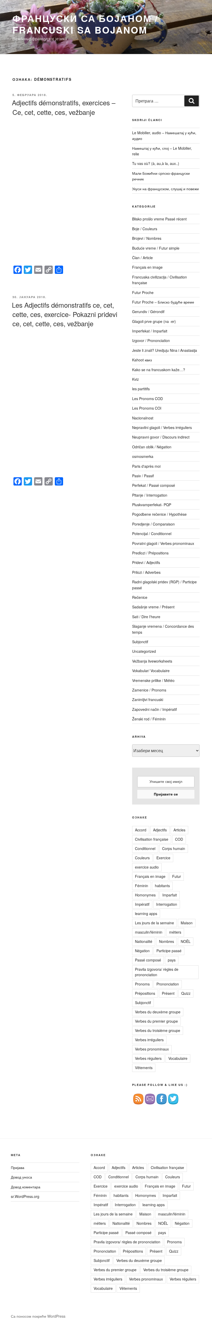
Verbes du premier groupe (156, 1021)
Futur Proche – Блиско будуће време (163, 302)
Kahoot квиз (142, 359)
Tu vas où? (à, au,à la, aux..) (155, 163)
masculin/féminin (148, 932)
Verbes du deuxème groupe (157, 1011)
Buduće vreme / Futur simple (155, 248)
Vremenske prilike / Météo (153, 680)
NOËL (186, 941)
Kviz (135, 379)
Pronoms (142, 984)
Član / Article (142, 257)
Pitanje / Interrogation (149, 495)
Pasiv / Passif (143, 475)
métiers (175, 932)
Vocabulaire (177, 1058)
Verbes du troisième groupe (157, 1030)
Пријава (17, 1167)
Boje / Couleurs (144, 228)
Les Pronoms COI (146, 408)
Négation (142, 950)
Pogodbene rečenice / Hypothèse (159, 514)
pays (172, 960)
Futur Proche (143, 292)
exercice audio (147, 867)
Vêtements (144, 1067)
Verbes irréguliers (149, 1039)
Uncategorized (144, 651)
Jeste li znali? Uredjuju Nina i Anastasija (164, 350)
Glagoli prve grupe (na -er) (154, 321)
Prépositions (145, 993)
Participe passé (168, 950)
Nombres (166, 941)
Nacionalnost (142, 417)
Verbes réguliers (148, 1058)
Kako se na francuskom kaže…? (158, 369)
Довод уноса (21, 1177)
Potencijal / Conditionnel (151, 533)
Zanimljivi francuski (147, 699)
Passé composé (148, 960)
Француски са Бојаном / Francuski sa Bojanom (85, 23)
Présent (168, 993)
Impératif (142, 904)
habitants (162, 885)
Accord (140, 829)
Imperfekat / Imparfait (149, 330)
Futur (176, 876)
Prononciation (167, 984)
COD (179, 839)
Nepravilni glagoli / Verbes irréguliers (162, 427)
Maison (187, 922)
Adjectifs (160, 829)
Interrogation (166, 904)
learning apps (146, 913)
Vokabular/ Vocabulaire (151, 670)
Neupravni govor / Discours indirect (161, 437)
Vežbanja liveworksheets (152, 661)
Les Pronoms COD (147, 398)
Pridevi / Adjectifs (146, 562)
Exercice (163, 857)
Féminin (141, 885)
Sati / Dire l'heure (146, 616)
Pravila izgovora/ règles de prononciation (156, 972)
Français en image (147, 267)
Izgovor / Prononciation (151, 340)
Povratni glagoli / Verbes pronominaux (163, 543)
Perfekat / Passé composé (153, 485)
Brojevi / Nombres (146, 238)
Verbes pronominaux (152, 1049)
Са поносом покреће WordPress (38, 1316)
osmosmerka (142, 456)
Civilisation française (151, 839)
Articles (179, 829)
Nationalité (143, 941)
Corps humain (173, 848)
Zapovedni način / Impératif (154, 709)
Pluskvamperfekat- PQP (151, 504)
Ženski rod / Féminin (149, 718)
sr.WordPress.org (25, 1196)
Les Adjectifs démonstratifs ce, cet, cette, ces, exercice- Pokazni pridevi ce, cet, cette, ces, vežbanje (64, 314)
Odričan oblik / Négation (151, 446)
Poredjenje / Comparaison (153, 524)
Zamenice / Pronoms (149, 690)
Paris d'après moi (146, 466)
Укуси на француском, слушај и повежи (165, 188)
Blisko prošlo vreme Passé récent (159, 218)
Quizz (186, 993)
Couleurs (142, 857)
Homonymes (145, 894)
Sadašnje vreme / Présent (153, 606)
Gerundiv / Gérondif (148, 311)
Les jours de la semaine (154, 922)
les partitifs (141, 388)
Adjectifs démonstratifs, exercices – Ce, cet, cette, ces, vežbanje (63, 107)
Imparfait (169, 894)
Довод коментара (25, 1186)
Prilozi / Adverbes (146, 572)
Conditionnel (145, 848)
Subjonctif (140, 641)
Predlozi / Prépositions (150, 552)
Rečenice (139, 597)
